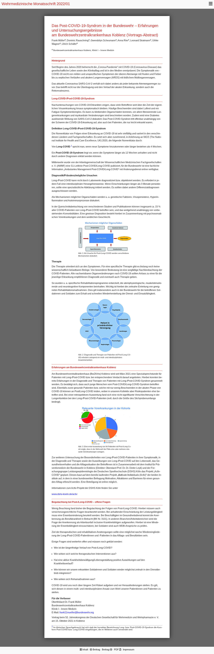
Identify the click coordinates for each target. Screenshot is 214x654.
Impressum (128, 649)
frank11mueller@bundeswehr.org (77, 612)
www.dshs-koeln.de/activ (64, 494)
